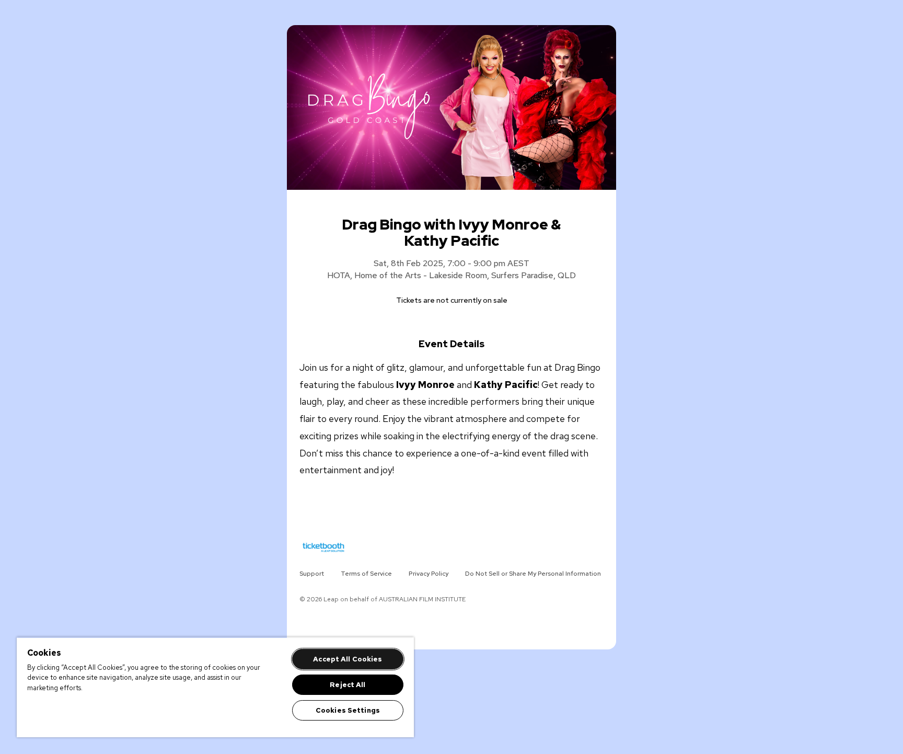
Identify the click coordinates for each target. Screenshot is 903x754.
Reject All (347, 684)
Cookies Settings (348, 710)
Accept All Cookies (347, 659)
